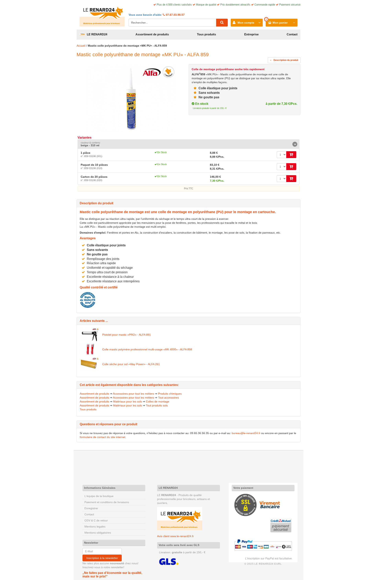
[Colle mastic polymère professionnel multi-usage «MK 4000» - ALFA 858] (90, 349)
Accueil (81, 45)
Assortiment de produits (152, 34)
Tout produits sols (157, 405)
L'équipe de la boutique (98, 496)
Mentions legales (94, 526)
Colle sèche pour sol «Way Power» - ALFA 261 (131, 364)
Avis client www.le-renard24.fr (175, 536)
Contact (292, 34)
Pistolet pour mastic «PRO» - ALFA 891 (126, 334)
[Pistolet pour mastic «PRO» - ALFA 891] (90, 335)
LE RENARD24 (96, 34)
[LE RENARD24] (179, 518)
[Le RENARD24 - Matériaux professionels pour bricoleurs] (102, 15)
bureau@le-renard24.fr (246, 433)
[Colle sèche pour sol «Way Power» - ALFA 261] (90, 364)
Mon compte (246, 22)
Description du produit (285, 60)
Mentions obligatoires (97, 532)
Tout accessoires (168, 397)
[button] (188, 144)
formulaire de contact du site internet (102, 437)
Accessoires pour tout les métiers (133, 393)
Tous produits (206, 34)
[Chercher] (222, 23)
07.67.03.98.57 (175, 14)
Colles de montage (157, 401)
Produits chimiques (170, 393)
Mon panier (280, 22)
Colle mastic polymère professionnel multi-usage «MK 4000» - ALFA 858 (147, 349)
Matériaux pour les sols (127, 401)
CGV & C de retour (96, 520)
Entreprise (251, 34)
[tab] (188, 144)
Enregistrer (91, 508)
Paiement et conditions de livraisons (106, 502)
